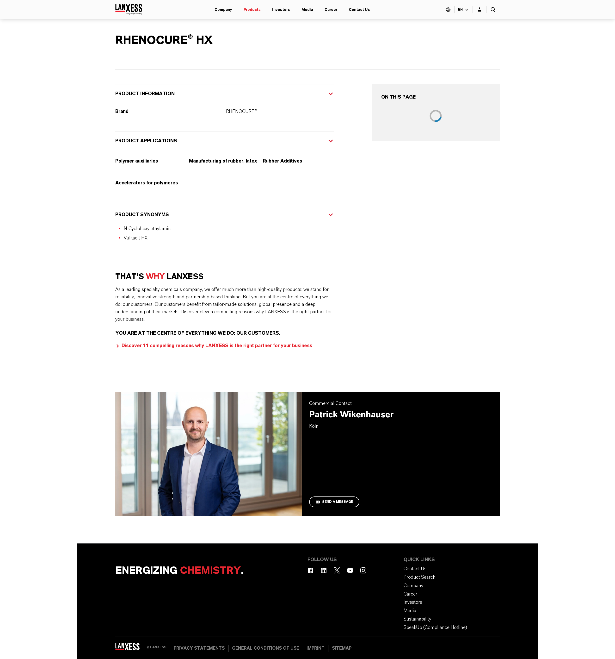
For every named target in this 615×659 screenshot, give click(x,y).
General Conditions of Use (265, 648)
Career (331, 10)
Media (307, 10)
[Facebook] (311, 570)
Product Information (145, 93)
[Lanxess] (131, 648)
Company (223, 10)
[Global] (448, 9)
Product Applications (146, 140)
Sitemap (341, 648)
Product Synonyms (142, 214)
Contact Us (359, 10)
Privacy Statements (199, 648)
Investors (281, 10)
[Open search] (493, 9)
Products (252, 10)
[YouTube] (350, 570)
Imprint (316, 648)
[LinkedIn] (324, 570)
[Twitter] (337, 570)
